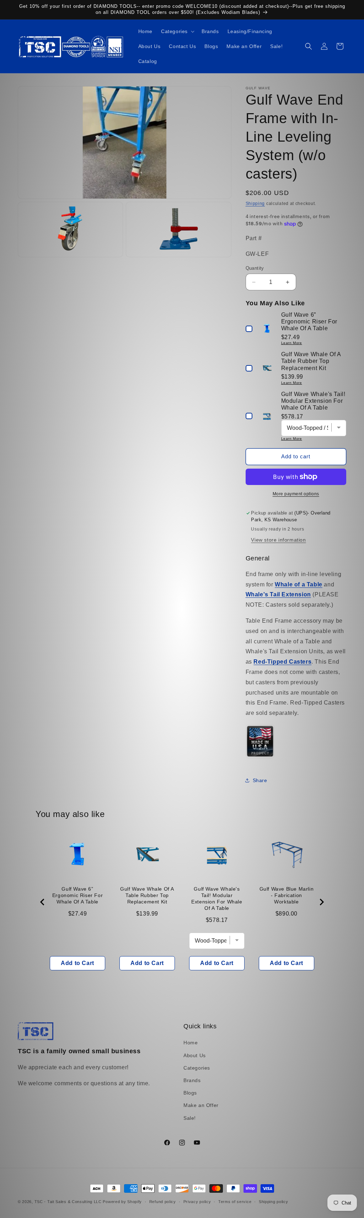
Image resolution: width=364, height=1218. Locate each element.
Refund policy (162, 1201)
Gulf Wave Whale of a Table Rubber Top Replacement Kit (147, 895)
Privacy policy (197, 1201)
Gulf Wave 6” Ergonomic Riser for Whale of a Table (77, 895)
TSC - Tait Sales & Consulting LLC (68, 1201)
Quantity (255, 268)
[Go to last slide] (43, 902)
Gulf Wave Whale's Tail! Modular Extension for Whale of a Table (216, 898)
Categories (196, 1068)
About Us (194, 1055)
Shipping (255, 203)
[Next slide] (321, 902)
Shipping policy (273, 1201)
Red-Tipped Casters (282, 662)
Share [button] (260, 780)
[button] (177, 31)
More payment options (296, 493)
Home (190, 1042)
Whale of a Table (298, 584)
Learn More (291, 343)
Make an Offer (201, 1105)
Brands (192, 1080)
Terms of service (234, 1201)
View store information (278, 540)
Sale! (189, 1118)
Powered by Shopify (122, 1201)
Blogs (190, 1093)
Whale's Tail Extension (278, 594)
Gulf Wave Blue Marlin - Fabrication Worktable (286, 895)
